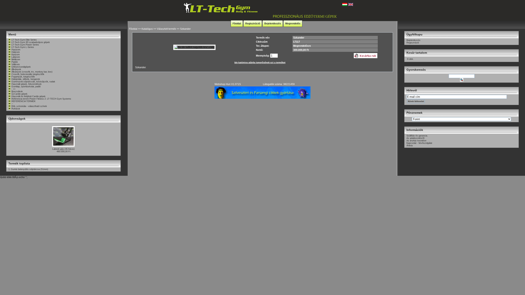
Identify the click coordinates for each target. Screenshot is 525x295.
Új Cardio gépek (19, 94)
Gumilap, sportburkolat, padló (26, 86)
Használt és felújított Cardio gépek (28, 96)
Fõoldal (237, 23)
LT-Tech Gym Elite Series (24, 40)
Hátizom (15, 52)
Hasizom (15, 49)
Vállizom (15, 64)
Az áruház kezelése (416, 140)
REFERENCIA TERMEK (23, 101)
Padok (14, 62)
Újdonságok (16, 118)
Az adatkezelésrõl (415, 138)
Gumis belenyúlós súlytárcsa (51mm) (29, 169)
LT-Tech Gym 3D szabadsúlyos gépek (30, 42)
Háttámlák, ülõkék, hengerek (25, 79)
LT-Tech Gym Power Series (25, 44)
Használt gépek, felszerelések (26, 84)
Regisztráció (252, 23)
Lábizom (15, 57)
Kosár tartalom (416, 52)
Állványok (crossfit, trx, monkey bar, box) (31, 71)
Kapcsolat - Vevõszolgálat (419, 143)
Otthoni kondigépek (21, 67)
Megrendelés (292, 23)
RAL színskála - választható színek (29, 106)
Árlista (409, 145)
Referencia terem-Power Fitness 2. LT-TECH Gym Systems (41, 99)
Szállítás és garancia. (417, 135)
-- (12, 103)
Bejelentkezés (272, 23)
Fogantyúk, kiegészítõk (23, 76)
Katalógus (147, 28)
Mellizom (15, 59)
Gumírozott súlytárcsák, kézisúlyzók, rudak (33, 81)
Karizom (15, 54)
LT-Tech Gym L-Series (22, 47)
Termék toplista (19, 163)
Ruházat (15, 108)
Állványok (16, 69)
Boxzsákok (17, 91)
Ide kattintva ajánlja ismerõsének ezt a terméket (259, 62)
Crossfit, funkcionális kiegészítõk (27, 74)
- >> (13, 89)
